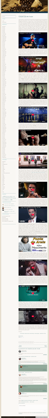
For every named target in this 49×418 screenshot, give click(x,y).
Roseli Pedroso (32, 333)
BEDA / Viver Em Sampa (5, 218)
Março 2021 (3, 108)
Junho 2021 (3, 104)
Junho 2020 (3, 119)
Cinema (34, 342)
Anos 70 (23, 342)
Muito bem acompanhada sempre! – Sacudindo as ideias (28, 356)
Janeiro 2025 (3, 50)
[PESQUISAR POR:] (9, 16)
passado (7, 198)
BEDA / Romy (9, 207)
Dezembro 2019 (4, 127)
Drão (31, 303)
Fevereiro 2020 (4, 124)
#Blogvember (4, 161)
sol (15, 198)
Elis (43, 342)
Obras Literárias (27, 12)
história (14, 196)
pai (15, 197)
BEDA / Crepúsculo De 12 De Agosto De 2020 (7, 221)
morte (7, 197)
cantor (32, 342)
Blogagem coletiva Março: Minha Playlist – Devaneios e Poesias (29, 400)
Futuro (12, 196)
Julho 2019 (3, 133)
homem (3, 197)
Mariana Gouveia (27, 333)
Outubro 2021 (4, 99)
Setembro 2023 (4, 70)
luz (5, 197)
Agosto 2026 (3, 26)
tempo (6, 199)
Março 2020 (3, 123)
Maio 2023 (3, 75)
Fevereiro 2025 (4, 49)
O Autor (23, 12)
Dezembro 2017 (4, 157)
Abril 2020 (3, 122)
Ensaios (3, 175)
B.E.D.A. (3, 165)
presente (9, 198)
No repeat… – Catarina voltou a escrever (26, 372)
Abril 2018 (3, 152)
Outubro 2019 (4, 129)
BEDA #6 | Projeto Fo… (7, 211)
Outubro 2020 (4, 114)
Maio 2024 (3, 60)
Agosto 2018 (3, 147)
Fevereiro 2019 (4, 139)
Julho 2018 (3, 148)
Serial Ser (24, 5)
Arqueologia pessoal (23, 341)
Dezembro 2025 (4, 36)
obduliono (24, 15)
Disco (42, 342)
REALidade (3, 184)
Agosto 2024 (3, 56)
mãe (12, 197)
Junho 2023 (3, 74)
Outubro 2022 (4, 84)
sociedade (14, 198)
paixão (3, 198)
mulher (9, 197)
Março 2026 (3, 32)
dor (9, 196)
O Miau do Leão (6, 205)
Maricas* (45, 346)
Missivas (3, 180)
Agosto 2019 (3, 132)
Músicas (3, 179)
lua (4, 197)
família (11, 196)
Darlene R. (22, 392)
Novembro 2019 (4, 128)
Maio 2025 (3, 45)
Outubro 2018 (4, 144)
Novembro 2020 (4, 113)
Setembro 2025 (4, 40)
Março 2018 (3, 153)
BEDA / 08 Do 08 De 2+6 (12, 205)
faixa (44, 342)
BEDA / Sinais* (4, 217)
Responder (45, 354)
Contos (3, 170)
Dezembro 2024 (4, 51)
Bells (45, 333)
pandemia (5, 198)
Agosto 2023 (3, 71)
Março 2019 (3, 138)
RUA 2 (3, 185)
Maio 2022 (3, 90)
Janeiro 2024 (3, 65)
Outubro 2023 (4, 69)
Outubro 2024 (4, 54)
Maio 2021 (3, 105)
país (8, 198)
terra (8, 199)
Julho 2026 (3, 27)
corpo (8, 196)
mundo (11, 197)
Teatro (3, 189)
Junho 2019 (3, 134)
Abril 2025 (3, 46)
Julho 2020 (3, 118)
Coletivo (27, 341)
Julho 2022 (3, 88)
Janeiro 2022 (3, 95)
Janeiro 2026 (3, 35)
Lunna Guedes (22, 333)
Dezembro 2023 (4, 66)
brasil (6, 196)
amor (4, 196)
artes (29, 342)
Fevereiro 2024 (4, 64)
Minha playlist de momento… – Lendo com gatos (27, 401)
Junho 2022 (3, 89)
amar (2, 196)
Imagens (31, 341)
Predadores (20, 346)
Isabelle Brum (42, 333)
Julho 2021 (3, 103)
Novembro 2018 (4, 143)
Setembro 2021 (4, 100)
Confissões (3, 169)
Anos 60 (21, 342)
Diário (3, 174)
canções (31, 342)
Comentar (45, 410)
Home (20, 12)
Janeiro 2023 (3, 80)
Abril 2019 (3, 137)
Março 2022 (3, 93)
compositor (40, 342)
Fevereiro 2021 (4, 109)
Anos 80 (25, 342)
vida (11, 199)
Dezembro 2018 (4, 142)
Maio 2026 (3, 30)
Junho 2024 (3, 59)
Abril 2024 (3, 61)
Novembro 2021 (4, 98)
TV (2, 190)
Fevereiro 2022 (4, 94)
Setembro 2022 (4, 85)
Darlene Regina (37, 333)
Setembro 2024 (4, 55)
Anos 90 (27, 342)
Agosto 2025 (3, 41)
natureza (14, 197)
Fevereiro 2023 (4, 79)
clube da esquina (37, 342)
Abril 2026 (3, 31)
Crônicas (29, 341)
